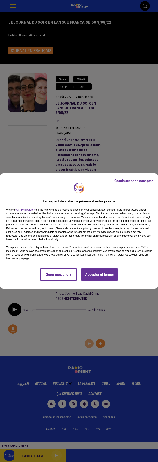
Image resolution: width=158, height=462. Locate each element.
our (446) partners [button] (25, 209)
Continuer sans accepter (133, 180)
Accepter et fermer (99, 274)
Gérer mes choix (58, 274)
